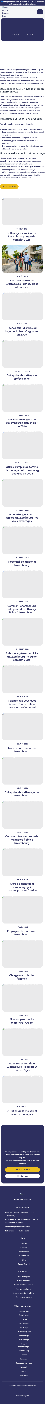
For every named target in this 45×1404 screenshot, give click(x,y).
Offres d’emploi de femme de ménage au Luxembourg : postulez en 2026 (22, 470)
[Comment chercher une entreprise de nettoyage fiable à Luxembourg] (22, 584)
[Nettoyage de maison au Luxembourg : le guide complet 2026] (22, 211)
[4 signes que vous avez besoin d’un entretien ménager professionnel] (22, 679)
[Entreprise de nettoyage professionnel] (22, 354)
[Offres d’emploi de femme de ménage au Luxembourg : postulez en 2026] (22, 445)
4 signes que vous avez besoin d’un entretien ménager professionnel (22, 704)
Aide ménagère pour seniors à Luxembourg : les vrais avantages (22, 518)
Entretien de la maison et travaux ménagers (21, 1112)
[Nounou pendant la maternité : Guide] (22, 998)
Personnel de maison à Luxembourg (22, 563)
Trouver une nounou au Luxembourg (22, 749)
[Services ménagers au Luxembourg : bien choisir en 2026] (22, 398)
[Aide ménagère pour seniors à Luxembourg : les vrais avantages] (22, 493)
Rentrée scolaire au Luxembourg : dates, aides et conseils (22, 284)
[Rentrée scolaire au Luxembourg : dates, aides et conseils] (22, 259)
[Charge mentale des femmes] (22, 954)
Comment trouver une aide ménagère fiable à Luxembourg (21, 840)
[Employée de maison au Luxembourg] (22, 910)
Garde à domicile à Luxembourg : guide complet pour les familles (21, 887)
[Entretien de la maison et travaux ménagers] (22, 1089)
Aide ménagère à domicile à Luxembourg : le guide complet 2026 (22, 657)
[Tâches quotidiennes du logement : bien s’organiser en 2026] (22, 306)
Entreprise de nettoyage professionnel (22, 377)
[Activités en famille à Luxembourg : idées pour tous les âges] (22, 1042)
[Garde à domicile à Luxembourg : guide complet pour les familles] (22, 862)
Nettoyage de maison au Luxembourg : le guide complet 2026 (22, 236)
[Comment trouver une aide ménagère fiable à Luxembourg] (22, 815)
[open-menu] (40, 11)
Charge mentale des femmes (21, 977)
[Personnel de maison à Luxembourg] (22, 540)
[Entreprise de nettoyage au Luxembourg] (22, 771)
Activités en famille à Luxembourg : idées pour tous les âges (22, 1067)
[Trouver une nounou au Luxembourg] (22, 726)
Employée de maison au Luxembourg (21, 932)
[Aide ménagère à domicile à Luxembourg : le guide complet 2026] (22, 632)
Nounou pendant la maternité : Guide (22, 1021)
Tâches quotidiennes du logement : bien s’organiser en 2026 (21, 331)
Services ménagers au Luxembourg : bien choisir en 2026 (22, 423)
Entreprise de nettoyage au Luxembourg (22, 794)
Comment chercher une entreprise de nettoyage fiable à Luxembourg (22, 609)
